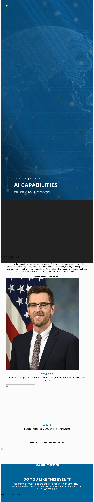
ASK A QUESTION (10, 256)
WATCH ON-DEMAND (12, 494)
